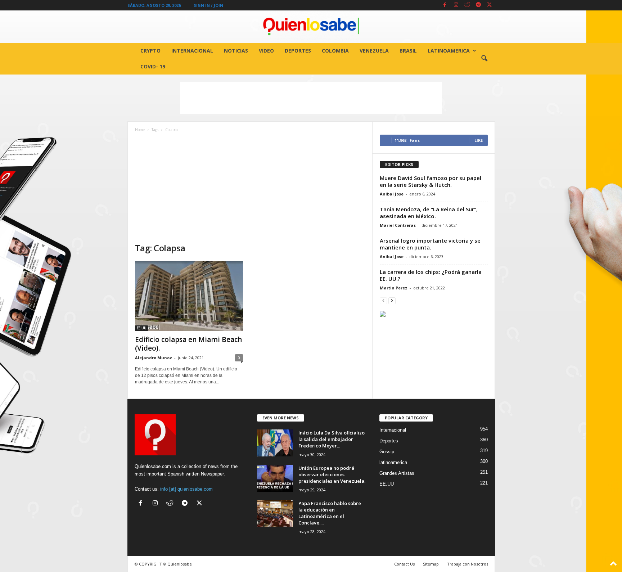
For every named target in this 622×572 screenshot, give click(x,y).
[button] (484, 59)
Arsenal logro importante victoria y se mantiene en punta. (430, 244)
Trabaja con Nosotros (467, 564)
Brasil (408, 50)
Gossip (386, 451)
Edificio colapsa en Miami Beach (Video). (188, 344)
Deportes (298, 50)
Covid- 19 (152, 66)
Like (478, 140)
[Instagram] (456, 5)
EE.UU (142, 327)
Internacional (192, 50)
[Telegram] (478, 5)
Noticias (236, 50)
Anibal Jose (392, 194)
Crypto (150, 50)
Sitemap (431, 564)
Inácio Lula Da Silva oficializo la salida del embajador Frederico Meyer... (331, 439)
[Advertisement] (311, 98)
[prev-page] (383, 300)
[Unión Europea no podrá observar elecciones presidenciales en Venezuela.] (275, 478)
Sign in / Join (208, 5)
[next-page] (392, 300)
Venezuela (374, 50)
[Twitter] (489, 5)
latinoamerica (449, 50)
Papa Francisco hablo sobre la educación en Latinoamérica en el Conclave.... (329, 513)
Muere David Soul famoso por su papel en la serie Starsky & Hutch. (430, 181)
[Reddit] (467, 5)
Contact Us (404, 564)
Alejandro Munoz (153, 357)
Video (266, 50)
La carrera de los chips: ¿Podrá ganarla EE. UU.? (431, 275)
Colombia (335, 50)
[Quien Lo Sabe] (311, 26)
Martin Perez (393, 287)
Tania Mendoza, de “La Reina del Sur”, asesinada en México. (429, 213)
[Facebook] (445, 5)
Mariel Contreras (398, 225)
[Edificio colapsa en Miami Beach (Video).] (189, 296)
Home (140, 129)
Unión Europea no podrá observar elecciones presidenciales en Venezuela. (331, 474)
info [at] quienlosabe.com (186, 489)
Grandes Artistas (396, 473)
